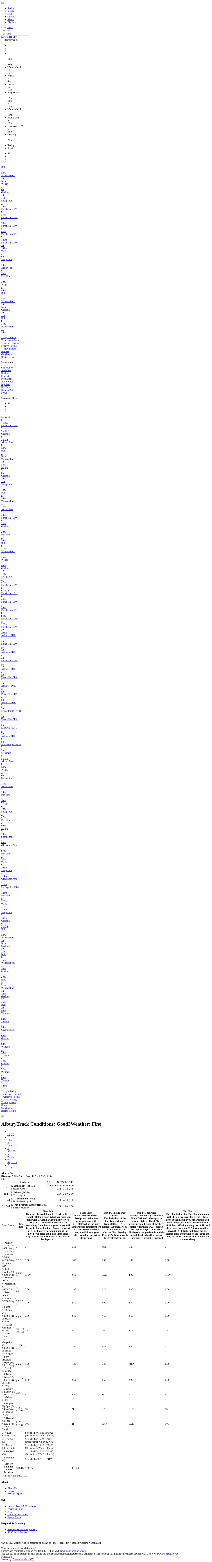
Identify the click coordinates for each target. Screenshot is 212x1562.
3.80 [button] (131, 1346)
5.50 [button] (74, 1247)
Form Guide (8, 1225)
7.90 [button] (104, 1302)
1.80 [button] (131, 1260)
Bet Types (6, 387)
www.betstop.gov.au (168, 1553)
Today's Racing (8, 337)
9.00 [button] (167, 1302)
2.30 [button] (131, 1289)
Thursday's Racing (10, 343)
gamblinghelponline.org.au (72, 1551)
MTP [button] (131, 1364)
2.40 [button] (74, 1315)
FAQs (4, 392)
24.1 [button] (104, 1247)
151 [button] (27, 1330)
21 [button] (26, 1247)
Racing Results (8, 357)
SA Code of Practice (17, 1532)
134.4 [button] (104, 1423)
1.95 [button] (74, 1289)
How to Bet (7, 390)
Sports (10, 11)
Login (4, 27)
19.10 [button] (131, 1423)
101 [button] (27, 1409)
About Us (6, 370)
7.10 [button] (131, 1394)
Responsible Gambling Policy (22, 1529)
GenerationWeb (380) (23, 1559)
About (10, 19)
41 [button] (26, 1394)
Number (8, 1466)
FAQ (9, 1511)
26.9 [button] (131, 1330)
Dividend (9, 1472)
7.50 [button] (27, 1315)
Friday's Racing (9, 346)
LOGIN (5, 36)
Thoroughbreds (8, 348)
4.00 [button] (131, 1274)
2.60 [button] (131, 1315)
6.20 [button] (104, 1289)
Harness (5, 351)
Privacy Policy (14, 1494)
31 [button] (26, 1346)
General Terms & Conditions (21, 1506)
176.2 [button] (104, 1330)
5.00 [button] (27, 1260)
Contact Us (12, 1491)
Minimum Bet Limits (17, 1514)
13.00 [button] (131, 1409)
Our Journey (7, 367)
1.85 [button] (74, 1260)
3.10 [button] (74, 1274)
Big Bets (11, 22)
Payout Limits (14, 1517)
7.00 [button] (27, 1302)
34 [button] (73, 1330)
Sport (10, 148)
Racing (10, 8)
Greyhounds (7, 354)
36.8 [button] (104, 1346)
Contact (11, 16)
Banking (5, 373)
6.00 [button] (167, 1289)
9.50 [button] (74, 1394)
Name (9, 1469)
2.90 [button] (131, 1380)
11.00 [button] (28, 1274)
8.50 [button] (27, 1380)
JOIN (10, 27)
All (9, 153)
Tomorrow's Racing (11, 340)
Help (9, 13)
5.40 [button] (131, 1247)
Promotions (6, 378)
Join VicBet (7, 381)
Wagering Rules (15, 1509)
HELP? (13, 36)
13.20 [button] (104, 1274)
